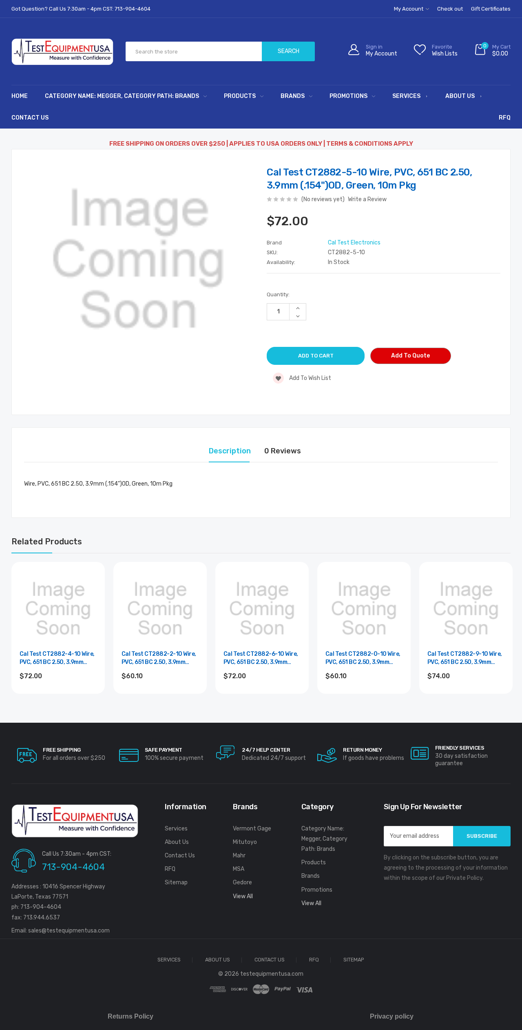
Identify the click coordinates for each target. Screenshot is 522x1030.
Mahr (239, 855)
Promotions (348, 96)
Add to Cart (58, 698)
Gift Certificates (491, 9)
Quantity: (278, 294)
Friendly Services (459, 748)
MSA (238, 869)
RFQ (505, 117)
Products (240, 96)
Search (288, 51)
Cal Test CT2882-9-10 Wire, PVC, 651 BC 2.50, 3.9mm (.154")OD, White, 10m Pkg (464, 658)
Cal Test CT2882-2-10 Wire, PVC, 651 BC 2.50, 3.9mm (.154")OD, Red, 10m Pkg (159, 658)
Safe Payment (163, 750)
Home (19, 96)
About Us (460, 96)
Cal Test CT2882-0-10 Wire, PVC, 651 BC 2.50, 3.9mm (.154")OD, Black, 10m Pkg (362, 658)
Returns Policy (130, 1016)
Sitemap (176, 882)
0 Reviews (282, 450)
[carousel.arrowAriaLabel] (27, 755)
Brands (293, 96)
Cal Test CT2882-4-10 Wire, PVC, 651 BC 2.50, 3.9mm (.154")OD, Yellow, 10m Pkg (57, 658)
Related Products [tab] (46, 541)
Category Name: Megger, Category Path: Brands (122, 96)
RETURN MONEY (362, 750)
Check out (450, 9)
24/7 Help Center (266, 750)
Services (406, 96)
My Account (409, 9)
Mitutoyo (245, 842)
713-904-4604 (73, 866)
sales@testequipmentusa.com (69, 930)
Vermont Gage (252, 828)
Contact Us (30, 117)
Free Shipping (62, 750)
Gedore (242, 882)
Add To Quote (410, 355)
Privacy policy (392, 1016)
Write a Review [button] (367, 199)
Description (230, 450)
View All (243, 896)
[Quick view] (89, 612)
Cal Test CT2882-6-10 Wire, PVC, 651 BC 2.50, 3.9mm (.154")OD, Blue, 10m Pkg (260, 658)
